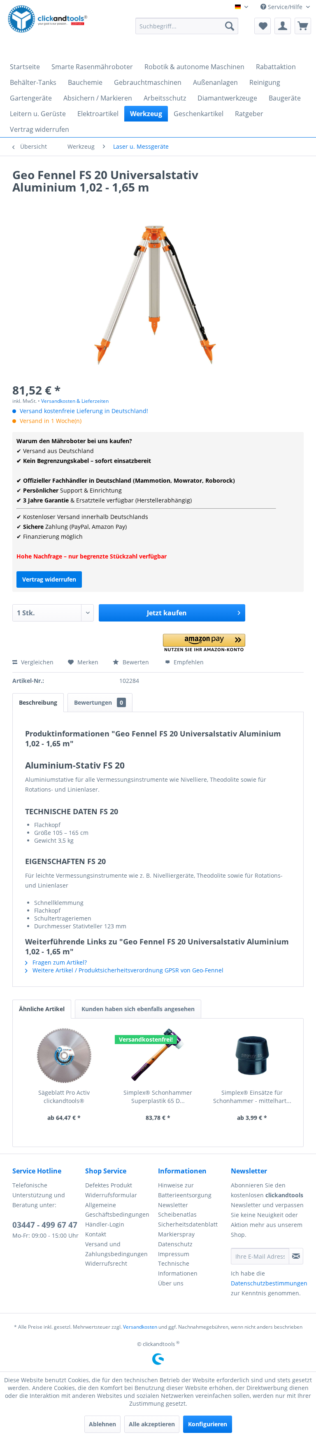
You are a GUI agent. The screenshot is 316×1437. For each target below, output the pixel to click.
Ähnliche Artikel (42, 1009)
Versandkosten (140, 1326)
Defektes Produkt (108, 1185)
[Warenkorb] (303, 26)
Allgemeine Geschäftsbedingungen (117, 1210)
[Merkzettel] (262, 26)
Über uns (171, 1283)
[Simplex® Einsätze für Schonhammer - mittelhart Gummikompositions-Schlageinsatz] (252, 1055)
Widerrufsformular (111, 1195)
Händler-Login (104, 1224)
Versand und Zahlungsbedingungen (116, 1249)
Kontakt (95, 1234)
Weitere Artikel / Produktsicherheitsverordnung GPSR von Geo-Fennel (127, 970)
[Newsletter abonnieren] (296, 1256)
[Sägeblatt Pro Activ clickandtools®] (64, 1055)
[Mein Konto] (282, 26)
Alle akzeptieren (152, 1424)
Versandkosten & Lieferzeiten (75, 400)
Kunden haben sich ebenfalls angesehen (138, 1009)
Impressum (173, 1254)
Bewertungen (98, 702)
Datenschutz (175, 1244)
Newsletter (173, 1205)
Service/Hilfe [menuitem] (285, 7)
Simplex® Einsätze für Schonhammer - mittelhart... (252, 1097)
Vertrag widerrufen (49, 579)
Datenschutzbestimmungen (269, 1283)
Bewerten (136, 662)
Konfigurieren (207, 1424)
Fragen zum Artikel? (59, 962)
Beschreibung (38, 702)
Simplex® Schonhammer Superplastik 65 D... (157, 1097)
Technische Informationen (178, 1268)
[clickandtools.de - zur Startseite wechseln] (47, 28)
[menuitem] (186, 26)
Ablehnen (102, 1424)
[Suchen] (229, 26)
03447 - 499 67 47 (44, 1225)
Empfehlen (188, 662)
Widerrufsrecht (106, 1263)
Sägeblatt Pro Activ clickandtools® (64, 1097)
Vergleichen (36, 662)
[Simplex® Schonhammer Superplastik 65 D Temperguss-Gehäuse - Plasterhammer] (158, 1055)
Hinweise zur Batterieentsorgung (184, 1190)
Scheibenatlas (177, 1214)
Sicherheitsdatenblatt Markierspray (188, 1229)
